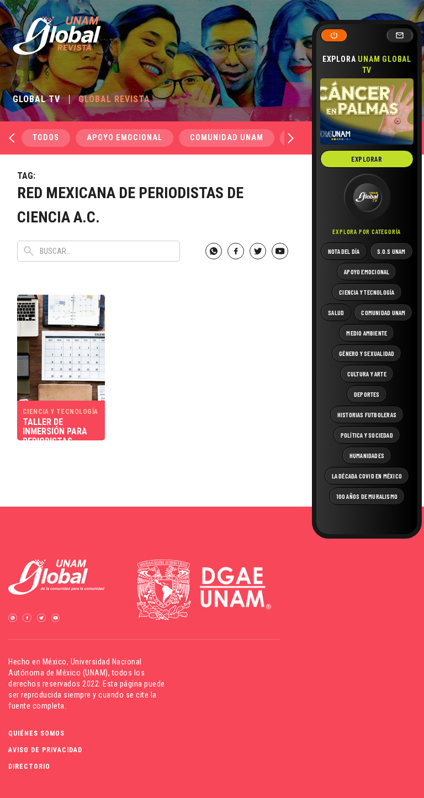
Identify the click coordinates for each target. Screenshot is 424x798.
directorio (29, 766)
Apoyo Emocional (124, 137)
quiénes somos (36, 733)
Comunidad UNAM (226, 137)
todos (46, 137)
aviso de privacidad (45, 750)
